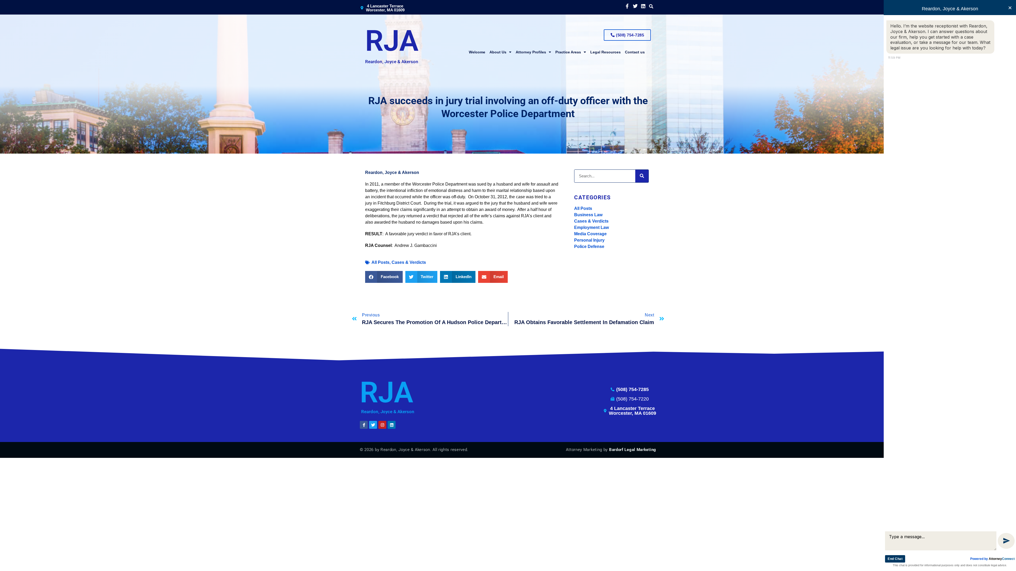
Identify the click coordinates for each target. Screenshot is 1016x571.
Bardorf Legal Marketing (632, 449)
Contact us (635, 52)
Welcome (477, 52)
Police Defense (589, 246)
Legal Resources (605, 52)
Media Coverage (590, 234)
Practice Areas (568, 52)
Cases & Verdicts (591, 221)
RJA (392, 41)
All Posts (583, 208)
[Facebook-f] (627, 6)
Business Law (588, 215)
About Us (497, 52)
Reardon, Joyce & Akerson (391, 61)
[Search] (641, 176)
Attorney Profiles (531, 52)
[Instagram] (382, 425)
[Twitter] (635, 6)
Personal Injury (589, 240)
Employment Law (591, 227)
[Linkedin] (643, 6)
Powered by (992, 559)
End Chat (895, 559)
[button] (651, 6)
